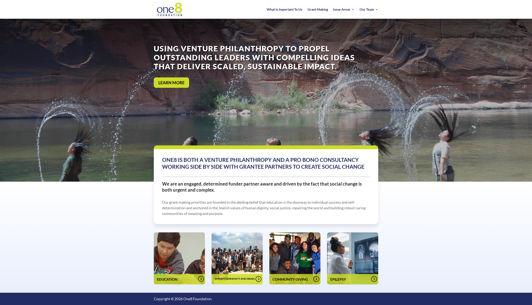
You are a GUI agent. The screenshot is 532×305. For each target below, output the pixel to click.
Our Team (367, 9)
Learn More (171, 82)
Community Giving (290, 279)
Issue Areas (341, 9)
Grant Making (318, 9)
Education (167, 279)
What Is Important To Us (284, 9)
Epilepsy (338, 279)
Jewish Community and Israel (235, 278)
